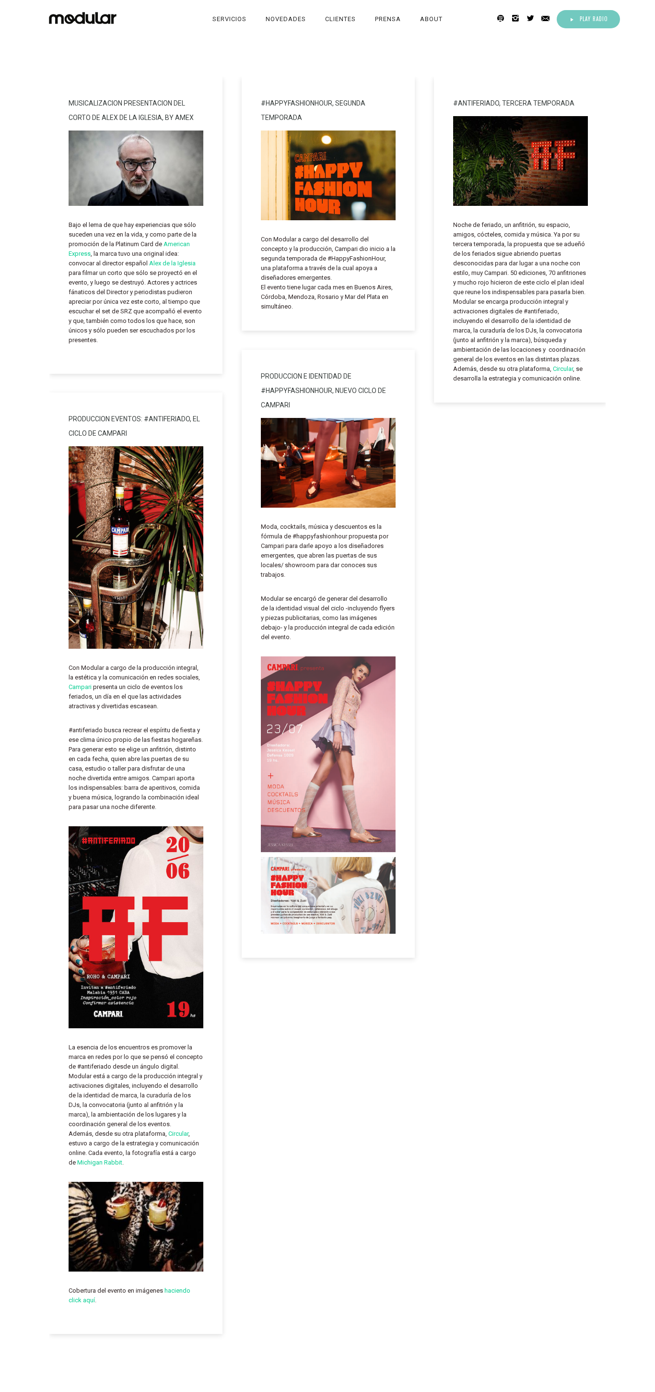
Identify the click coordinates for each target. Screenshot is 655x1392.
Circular (563, 368)
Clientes (340, 19)
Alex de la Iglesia (172, 263)
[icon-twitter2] (532, 18)
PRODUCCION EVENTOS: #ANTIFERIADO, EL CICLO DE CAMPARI (134, 426)
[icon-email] (548, 18)
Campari (80, 686)
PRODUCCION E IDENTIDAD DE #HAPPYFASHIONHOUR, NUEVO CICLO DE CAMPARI (323, 390)
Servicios (229, 19)
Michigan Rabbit (99, 1162)
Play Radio (594, 19)
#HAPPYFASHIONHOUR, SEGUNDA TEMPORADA (313, 110)
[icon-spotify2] (503, 18)
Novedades (286, 19)
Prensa (388, 19)
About (431, 19)
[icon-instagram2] (518, 18)
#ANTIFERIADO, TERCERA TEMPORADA (513, 103)
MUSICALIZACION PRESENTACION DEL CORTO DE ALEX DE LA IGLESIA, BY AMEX (131, 110)
